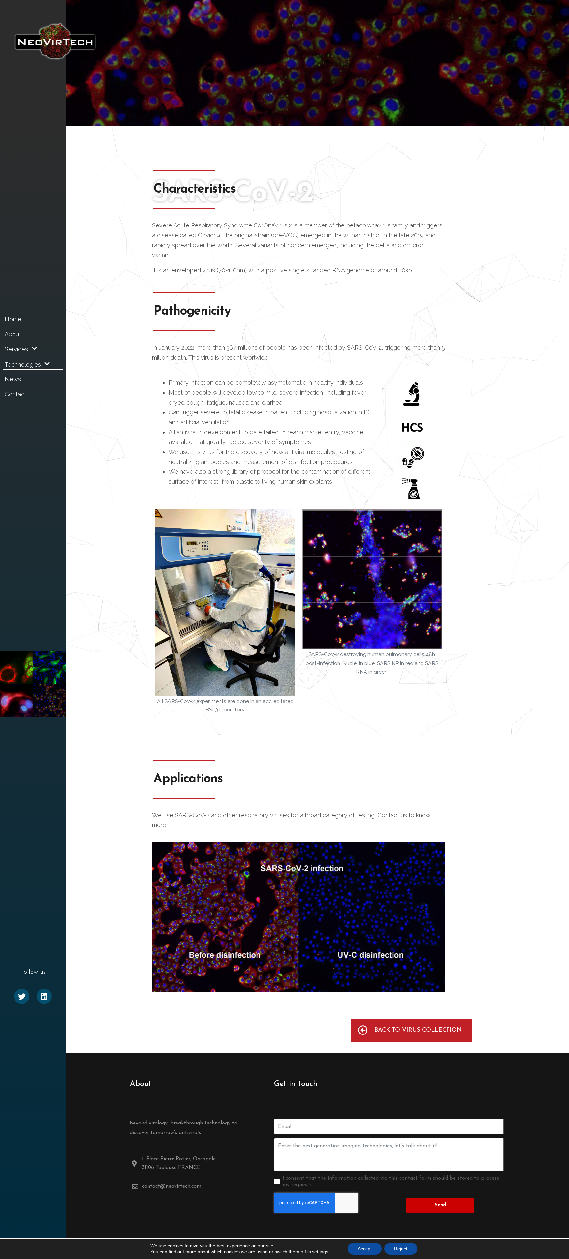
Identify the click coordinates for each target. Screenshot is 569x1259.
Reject (400, 1248)
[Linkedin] (44, 996)
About (13, 334)
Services (16, 349)
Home (13, 319)
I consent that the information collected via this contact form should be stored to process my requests (391, 1181)
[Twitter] (21, 996)
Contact (15, 394)
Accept (365, 1248)
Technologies (23, 364)
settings (320, 1251)
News (13, 379)
